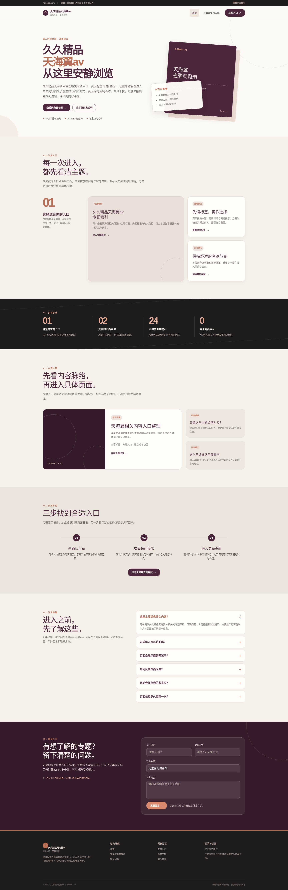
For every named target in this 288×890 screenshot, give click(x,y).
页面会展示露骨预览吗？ (154, 655)
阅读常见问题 (200, 274)
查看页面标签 (200, 230)
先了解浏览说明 (84, 107)
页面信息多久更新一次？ (154, 696)
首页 (194, 12)
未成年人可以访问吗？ (153, 642)
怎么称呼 (150, 745)
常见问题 (114, 859)
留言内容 (150, 777)
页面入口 (162, 849)
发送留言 (156, 805)
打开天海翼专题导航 (144, 572)
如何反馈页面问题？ (152, 669)
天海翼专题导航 (211, 12)
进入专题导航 (101, 235)
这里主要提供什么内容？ (154, 616)
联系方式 (199, 745)
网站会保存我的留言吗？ (154, 682)
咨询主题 (150, 761)
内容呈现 (162, 854)
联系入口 (235, 12)
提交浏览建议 (239, 3)
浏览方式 (162, 859)
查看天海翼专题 (56, 107)
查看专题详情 (119, 453)
